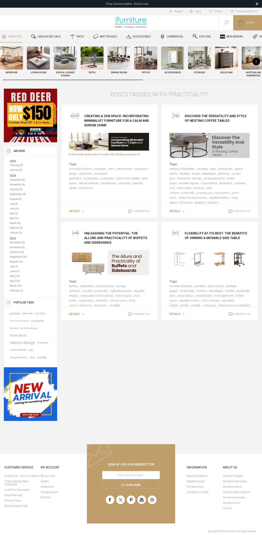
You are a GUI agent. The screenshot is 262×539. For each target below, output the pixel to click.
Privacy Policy (12, 500)
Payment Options (197, 475)
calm (111, 168)
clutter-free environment (192, 197)
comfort (40, 313)
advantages (216, 290)
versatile (87, 290)
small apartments (214, 178)
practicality (107, 178)
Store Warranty (13, 495)
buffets (73, 286)
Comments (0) (141, 211)
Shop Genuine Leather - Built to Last (127, 3)
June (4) (14, 208)
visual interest (209, 183)
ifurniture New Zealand (236, 492)
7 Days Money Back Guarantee (16, 483)
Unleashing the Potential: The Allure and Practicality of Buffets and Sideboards (115, 237)
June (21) (15, 271)
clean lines (85, 173)
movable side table (180, 286)
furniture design (29, 328)
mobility (195, 305)
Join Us (227, 508)
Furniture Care (195, 486)
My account (48, 475)
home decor (86, 188)
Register (178, 11)
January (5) (16, 169)
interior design (22, 342)
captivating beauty (121, 290)
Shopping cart (49, 492)
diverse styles (123, 295)
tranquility (100, 168)
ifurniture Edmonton (235, 481)
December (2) (17, 179)
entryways (100, 305)
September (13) (18, 256)
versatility (202, 168)
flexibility (185, 173)
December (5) (17, 242)
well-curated (184, 188)
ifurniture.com (231, 502)
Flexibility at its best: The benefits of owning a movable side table (216, 235)
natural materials (88, 183)
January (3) (16, 232)
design (196, 173)
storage (196, 178)
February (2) (16, 165)
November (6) (17, 247)
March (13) (16, 285)
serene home (124, 168)
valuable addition (219, 197)
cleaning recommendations (235, 305)
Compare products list (246, 11)
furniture (199, 188)
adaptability (209, 173)
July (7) (14, 266)
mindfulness (108, 183)
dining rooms (119, 300)
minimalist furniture (80, 168)
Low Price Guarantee (16, 489)
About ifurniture (232, 486)
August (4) (15, 198)
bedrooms (85, 305)
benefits (230, 290)
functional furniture (19, 321)
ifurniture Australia (234, 497)
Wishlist (45, 497)
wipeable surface (189, 300)
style (213, 168)
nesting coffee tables (181, 168)
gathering (223, 173)
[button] (256, 61)
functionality (90, 178)
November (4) (17, 184)
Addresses (47, 486)
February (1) (16, 290)
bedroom (213, 202)
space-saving (215, 286)
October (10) (17, 252)
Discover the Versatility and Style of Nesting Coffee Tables (216, 118)
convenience (222, 192)
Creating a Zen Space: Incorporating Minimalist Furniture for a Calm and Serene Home (116, 120)
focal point (183, 178)
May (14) (14, 276)
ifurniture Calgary (233, 475)
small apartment (223, 295)
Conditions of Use (197, 492)
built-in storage (210, 300)
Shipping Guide (196, 481)
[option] (30, 115)
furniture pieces (105, 286)
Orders (45, 481)
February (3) (16, 227)
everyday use (204, 192)
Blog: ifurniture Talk (15, 505)
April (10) (15, 280)
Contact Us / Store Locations (22, 475)
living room (42, 342)
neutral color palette (128, 178)
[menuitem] (22, 476)
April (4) (14, 218)
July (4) (14, 203)
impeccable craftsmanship (97, 295)
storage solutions (19, 357)
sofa (31, 350)
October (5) (16, 189)
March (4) (15, 223)
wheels (184, 305)
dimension (225, 183)
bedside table (204, 295)
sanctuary (124, 183)
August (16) (16, 261)
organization (86, 300)
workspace (186, 202)
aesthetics (102, 300)
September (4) (18, 194)
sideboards (86, 286)
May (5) (14, 213)
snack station (185, 295)
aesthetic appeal (189, 183)
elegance (200, 202)
